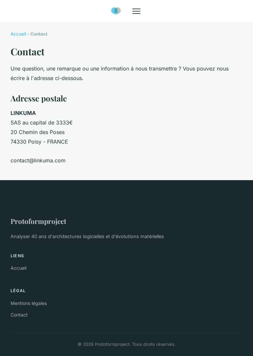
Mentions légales (29, 303)
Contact (19, 314)
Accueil (18, 34)
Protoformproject (38, 221)
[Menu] (136, 11)
